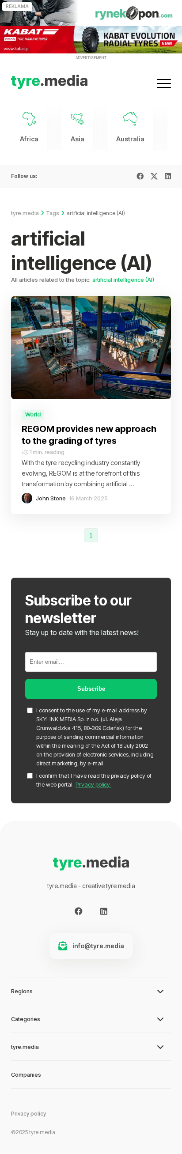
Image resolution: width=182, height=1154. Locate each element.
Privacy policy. (93, 784)
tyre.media (25, 213)
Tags (52, 213)
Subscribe (91, 688)
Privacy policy (28, 1113)
